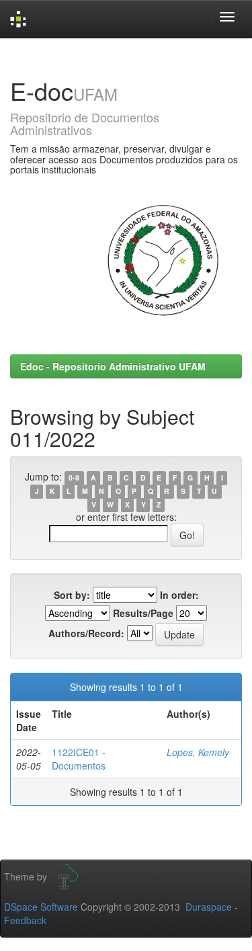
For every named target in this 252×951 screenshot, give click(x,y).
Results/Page (143, 613)
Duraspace (208, 906)
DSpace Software (41, 906)
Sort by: (72, 595)
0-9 (74, 477)
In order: (179, 595)
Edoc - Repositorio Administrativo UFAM (113, 366)
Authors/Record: (86, 633)
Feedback (25, 920)
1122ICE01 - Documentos (79, 758)
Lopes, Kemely (198, 752)
